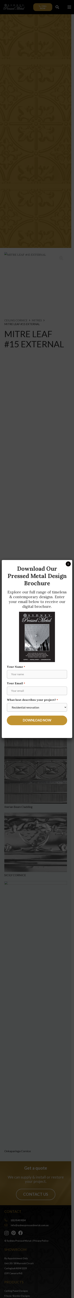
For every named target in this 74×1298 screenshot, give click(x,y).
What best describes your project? (32, 700)
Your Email (16, 683)
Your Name (16, 666)
